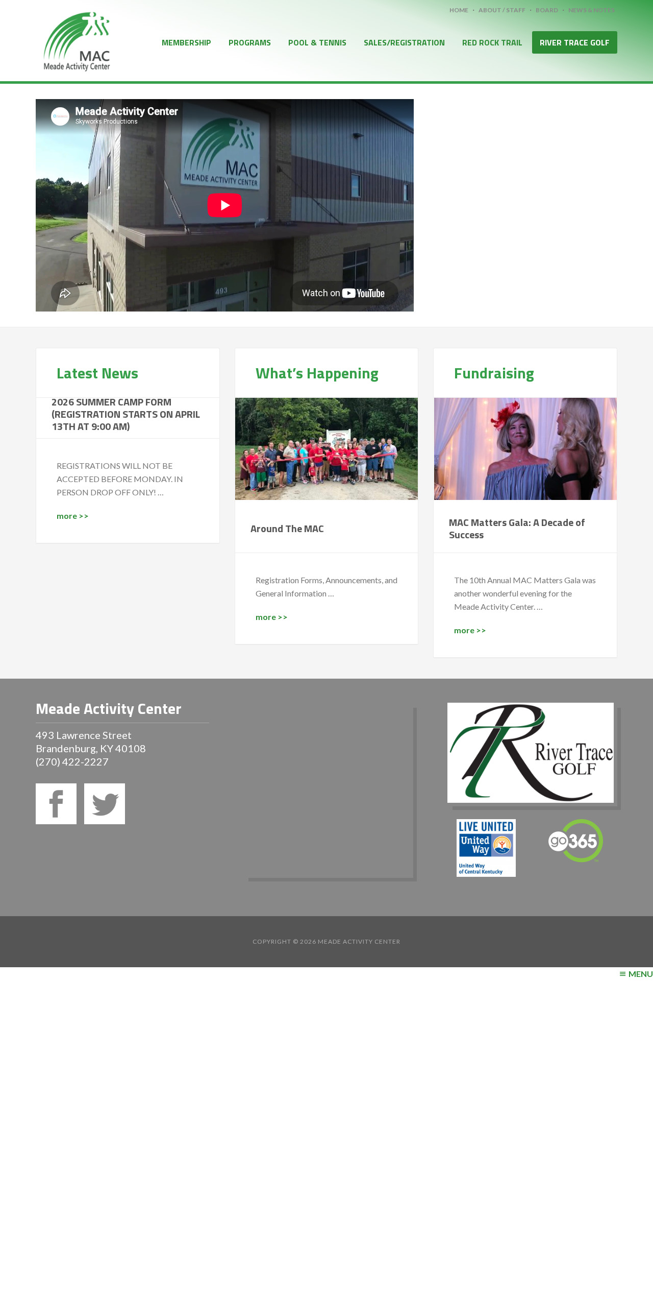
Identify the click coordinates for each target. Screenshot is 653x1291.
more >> (73, 515)
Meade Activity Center (76, 39)
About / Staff (502, 10)
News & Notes (591, 10)
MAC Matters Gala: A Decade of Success (517, 528)
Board (547, 10)
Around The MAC (287, 528)
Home (458, 10)
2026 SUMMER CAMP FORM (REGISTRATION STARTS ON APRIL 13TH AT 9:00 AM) (126, 414)
